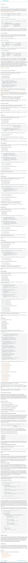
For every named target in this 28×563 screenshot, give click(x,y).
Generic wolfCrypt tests (5, 557)
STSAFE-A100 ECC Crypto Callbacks (6, 554)
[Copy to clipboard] (26, 13)
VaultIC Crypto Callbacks (5, 553)
